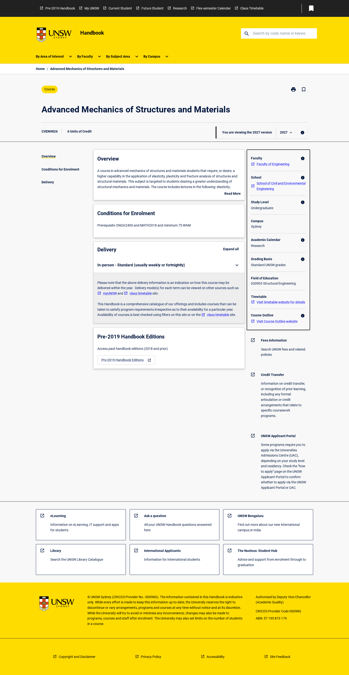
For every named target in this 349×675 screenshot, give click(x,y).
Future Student (152, 8)
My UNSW (92, 8)
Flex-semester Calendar (213, 8)
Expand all (231, 249)
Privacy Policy (151, 657)
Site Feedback (280, 657)
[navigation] (126, 360)
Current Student (120, 8)
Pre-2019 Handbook (60, 8)
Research (180, 8)
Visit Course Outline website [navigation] (277, 321)
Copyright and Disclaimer (77, 657)
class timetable (141, 293)
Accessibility (216, 657)
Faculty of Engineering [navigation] (273, 164)
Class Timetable (252, 8)
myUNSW (110, 293)
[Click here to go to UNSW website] (54, 36)
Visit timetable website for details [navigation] (281, 302)
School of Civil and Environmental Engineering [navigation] (281, 186)
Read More (232, 194)
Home (40, 69)
